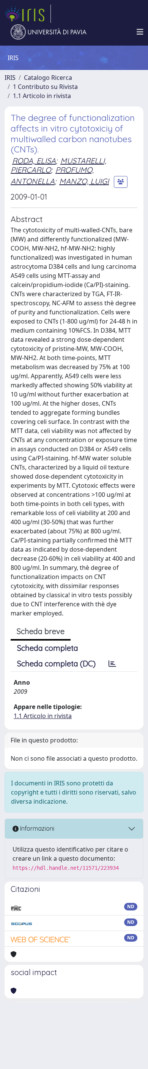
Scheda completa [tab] (47, 648)
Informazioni (36, 828)
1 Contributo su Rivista (45, 86)
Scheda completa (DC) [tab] (56, 663)
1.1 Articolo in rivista (42, 96)
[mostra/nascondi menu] (140, 32)
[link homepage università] (49, 32)
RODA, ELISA (34, 160)
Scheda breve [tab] (41, 631)
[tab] (112, 664)
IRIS (10, 77)
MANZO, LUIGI (84, 181)
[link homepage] (28, 14)
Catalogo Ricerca (48, 77)
